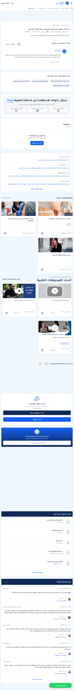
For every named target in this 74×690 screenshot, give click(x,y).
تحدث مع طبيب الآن (37, 413)
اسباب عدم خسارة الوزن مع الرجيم (60, 219)
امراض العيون (42, 8)
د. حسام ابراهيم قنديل (56, 551)
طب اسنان (60, 522)
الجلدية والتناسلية (58, 564)
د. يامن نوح (59, 541)
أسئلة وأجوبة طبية (54, 8)
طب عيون (60, 533)
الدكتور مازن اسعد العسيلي (60, 619)
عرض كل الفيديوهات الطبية (11, 279)
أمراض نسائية (6, 625)
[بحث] (12, 3)
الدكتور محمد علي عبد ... (61, 600)
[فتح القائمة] (71, 3)
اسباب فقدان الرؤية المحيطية (61, 255)
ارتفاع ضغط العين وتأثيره (40, 81)
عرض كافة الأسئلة (37, 189)
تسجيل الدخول (5, 3)
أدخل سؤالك (37, 419)
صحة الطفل (6, 588)
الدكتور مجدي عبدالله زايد (55, 561)
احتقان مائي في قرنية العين (21, 81)
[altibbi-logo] (62, 3)
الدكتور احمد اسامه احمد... (54, 520)
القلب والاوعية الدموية (57, 553)
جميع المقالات (5, 198)
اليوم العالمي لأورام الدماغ (61, 300)
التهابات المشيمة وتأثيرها (61, 86)
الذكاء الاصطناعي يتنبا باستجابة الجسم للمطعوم (21, 220)
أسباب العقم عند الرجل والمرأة (24, 300)
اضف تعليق (35, 143)
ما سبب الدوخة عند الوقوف (60, 337)
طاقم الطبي (57, 50)
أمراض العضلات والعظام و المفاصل (12, 607)
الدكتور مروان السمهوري (61, 637)
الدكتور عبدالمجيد (57, 530)
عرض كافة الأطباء (37, 572)
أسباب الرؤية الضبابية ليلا (59, 81)
